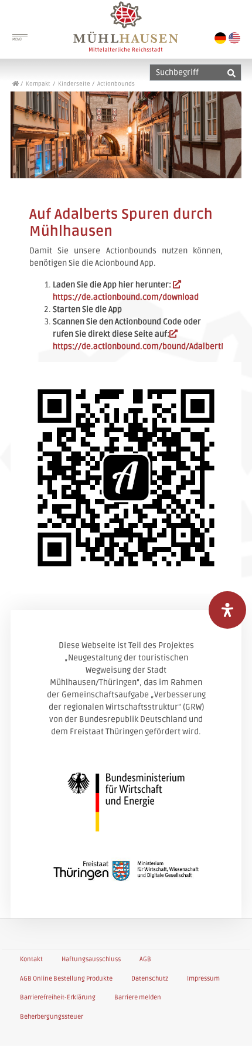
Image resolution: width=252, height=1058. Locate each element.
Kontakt (31, 959)
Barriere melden (137, 997)
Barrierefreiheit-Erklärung (58, 997)
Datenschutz (149, 978)
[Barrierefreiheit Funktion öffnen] (227, 610)
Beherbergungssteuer (51, 1016)
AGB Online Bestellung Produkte (66, 978)
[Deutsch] (220, 38)
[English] (234, 38)
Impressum (203, 978)
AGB (145, 959)
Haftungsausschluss (91, 959)
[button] (230, 1037)
